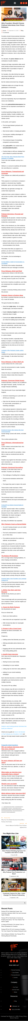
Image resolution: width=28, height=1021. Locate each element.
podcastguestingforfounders (18, 809)
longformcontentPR (17, 808)
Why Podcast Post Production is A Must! (14, 873)
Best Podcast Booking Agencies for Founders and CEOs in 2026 (14, 851)
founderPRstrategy (19, 806)
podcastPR (3, 812)
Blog (22, 30)
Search (25, 902)
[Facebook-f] (21, 3)
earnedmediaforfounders (9, 806)
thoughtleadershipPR (10, 812)
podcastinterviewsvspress (6, 810)
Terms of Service (14, 1018)
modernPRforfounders (6, 809)
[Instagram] (26, 3)
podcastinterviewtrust (17, 810)
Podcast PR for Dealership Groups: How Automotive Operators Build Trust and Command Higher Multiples (13, 913)
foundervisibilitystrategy (6, 808)
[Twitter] (24, 3)
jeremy (4, 30)
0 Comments (6, 32)
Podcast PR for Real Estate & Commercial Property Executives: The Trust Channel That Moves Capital (12, 919)
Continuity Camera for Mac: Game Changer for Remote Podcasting (14, 894)
